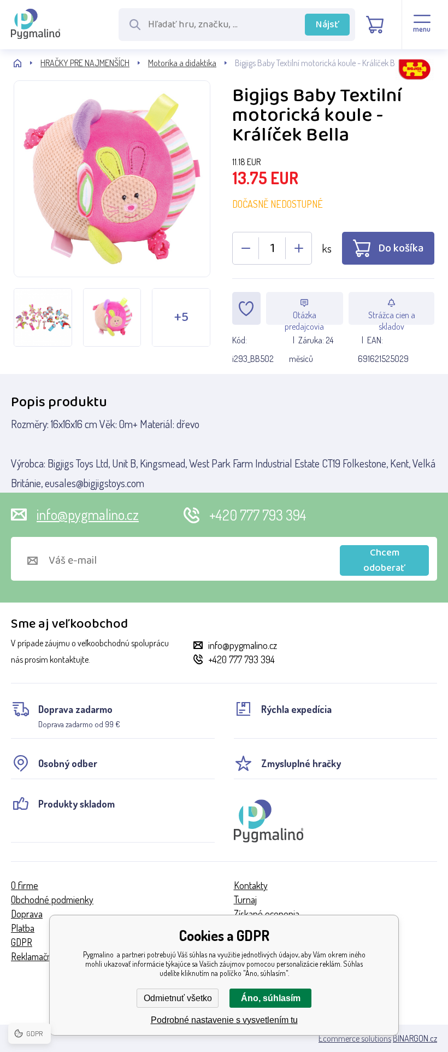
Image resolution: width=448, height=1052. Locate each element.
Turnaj (245, 899)
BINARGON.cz (415, 1038)
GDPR (21, 942)
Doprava (27, 914)
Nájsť (327, 24)
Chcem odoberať (384, 560)
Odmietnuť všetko (178, 998)
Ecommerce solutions (355, 1038)
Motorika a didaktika (182, 62)
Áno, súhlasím (270, 998)
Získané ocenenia (266, 914)
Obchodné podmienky (52, 899)
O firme (24, 885)
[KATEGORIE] (27, 63)
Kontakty (251, 885)
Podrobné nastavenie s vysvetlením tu (224, 1020)
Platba (22, 928)
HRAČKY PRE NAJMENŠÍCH (84, 62)
